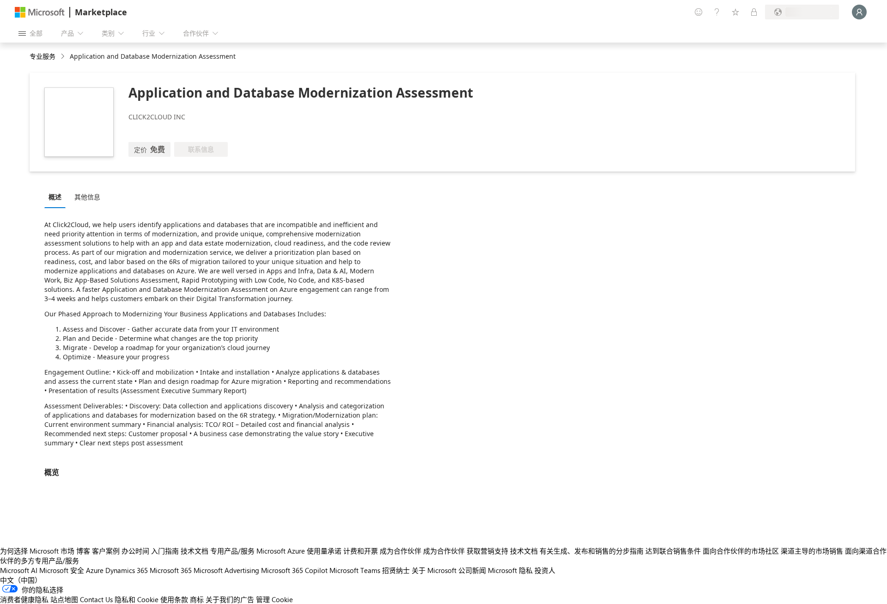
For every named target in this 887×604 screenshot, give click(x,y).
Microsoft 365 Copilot (294, 570)
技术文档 (194, 550)
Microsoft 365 (171, 570)
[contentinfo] (63, 56)
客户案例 (106, 550)
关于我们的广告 (230, 599)
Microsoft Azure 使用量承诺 (298, 550)
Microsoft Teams (354, 570)
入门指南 (165, 550)
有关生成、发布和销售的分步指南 (592, 550)
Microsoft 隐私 (510, 570)
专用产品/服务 (232, 550)
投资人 (545, 570)
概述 (55, 196)
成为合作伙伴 (400, 550)
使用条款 (174, 599)
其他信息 (87, 196)
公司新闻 (472, 570)
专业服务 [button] (42, 56)
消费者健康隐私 (24, 599)
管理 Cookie (274, 599)
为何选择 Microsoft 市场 (37, 550)
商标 (197, 599)
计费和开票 (360, 550)
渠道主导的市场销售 (812, 550)
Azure (94, 570)
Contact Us (96, 599)
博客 (83, 550)
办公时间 (135, 550)
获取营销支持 (487, 550)
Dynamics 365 (126, 570)
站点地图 (64, 599)
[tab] (57, 196)
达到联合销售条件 (673, 550)
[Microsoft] (40, 12)
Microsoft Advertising (226, 570)
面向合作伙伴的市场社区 (741, 550)
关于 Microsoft (434, 570)
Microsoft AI (18, 570)
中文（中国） (21, 580)
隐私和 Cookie (136, 599)
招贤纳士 (396, 570)
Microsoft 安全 (61, 570)
